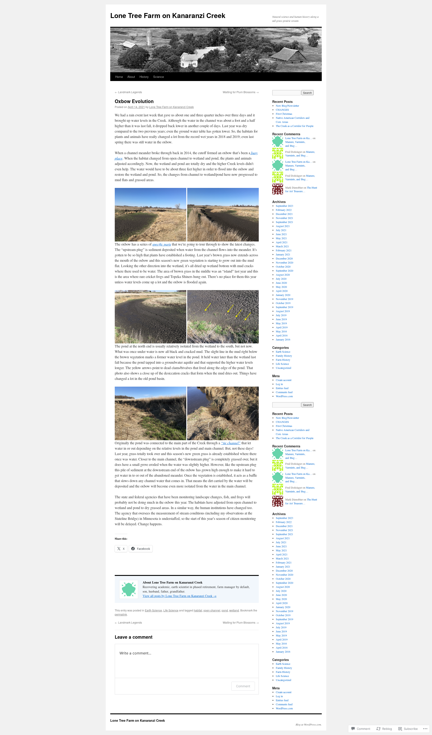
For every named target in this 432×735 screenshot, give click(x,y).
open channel (211, 610)
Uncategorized (283, 368)
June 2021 (281, 234)
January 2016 (283, 339)
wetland (234, 610)
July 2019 (281, 315)
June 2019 (281, 319)
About (131, 76)
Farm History (283, 359)
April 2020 (282, 291)
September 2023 (284, 205)
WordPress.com (284, 396)
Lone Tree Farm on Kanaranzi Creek (167, 15)
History (144, 76)
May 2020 (281, 287)
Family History (284, 355)
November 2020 (284, 262)
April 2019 (282, 327)
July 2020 (281, 278)
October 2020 (283, 266)
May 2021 (281, 238)
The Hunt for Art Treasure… (301, 189)
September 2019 (284, 307)
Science (158, 76)
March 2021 (282, 246)
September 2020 (284, 270)
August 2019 (283, 311)
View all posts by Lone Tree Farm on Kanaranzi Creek (179, 596)
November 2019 (284, 299)
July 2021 (281, 230)
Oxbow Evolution (134, 101)
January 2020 (283, 295)
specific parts (161, 244)
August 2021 (283, 226)
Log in (279, 384)
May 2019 (281, 323)
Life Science (170, 610)
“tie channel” (231, 442)
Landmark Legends (128, 92)
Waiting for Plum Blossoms (241, 92)
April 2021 (282, 242)
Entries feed (282, 388)
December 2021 (284, 214)
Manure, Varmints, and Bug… (295, 143)
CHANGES (282, 109)
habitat (198, 610)
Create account (283, 380)
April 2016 (282, 335)
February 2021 (284, 250)
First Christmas (284, 113)
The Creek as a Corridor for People (294, 126)
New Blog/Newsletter (287, 105)
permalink (121, 614)
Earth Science (153, 610)
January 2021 (283, 254)
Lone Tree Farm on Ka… (298, 138)
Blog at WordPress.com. (309, 724)
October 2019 (283, 303)
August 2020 (283, 274)
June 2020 (281, 282)
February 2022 (284, 210)
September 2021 (284, 222)
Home (119, 76)
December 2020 (284, 258)
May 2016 (281, 331)
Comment (243, 686)
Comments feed (284, 392)
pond (225, 610)
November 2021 (284, 218)
